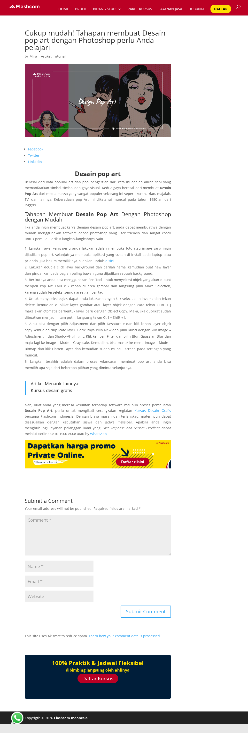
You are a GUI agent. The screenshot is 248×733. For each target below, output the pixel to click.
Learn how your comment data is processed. (125, 636)
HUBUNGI (196, 9)
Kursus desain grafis (51, 390)
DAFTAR (220, 9)
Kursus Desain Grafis (152, 410)
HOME (63, 9)
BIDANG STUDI (104, 9)
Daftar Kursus (97, 678)
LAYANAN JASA (170, 9)
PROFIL (81, 9)
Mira (33, 56)
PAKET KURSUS (140, 9)
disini (109, 261)
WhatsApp (98, 433)
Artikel (46, 56)
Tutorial (59, 56)
